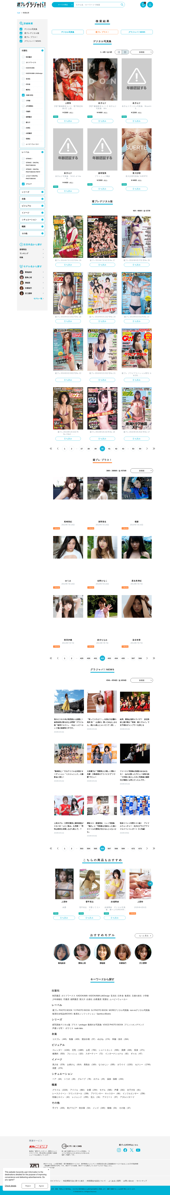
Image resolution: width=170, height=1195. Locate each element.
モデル (106, 1090)
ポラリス (69, 1028)
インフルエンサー (134, 1093)
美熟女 (90, 1064)
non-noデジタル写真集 (140, 1010)
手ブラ (59, 1108)
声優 (120, 1090)
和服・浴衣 (121, 1039)
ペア (57, 1079)
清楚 (58, 1068)
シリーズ (25, 192)
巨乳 (78, 1050)
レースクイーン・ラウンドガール (71, 1093)
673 (140, 848)
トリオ (70, 1079)
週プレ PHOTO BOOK (62, 1010)
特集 (21, 257)
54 (140, 449)
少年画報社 (29, 106)
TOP (18, 13)
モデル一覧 (38, 299)
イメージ (25, 213)
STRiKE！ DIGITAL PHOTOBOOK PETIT (33, 170)
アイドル (78, 1090)
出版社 (24, 50)
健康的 (59, 1053)
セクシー (143, 1064)
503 (81, 848)
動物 (112, 1108)
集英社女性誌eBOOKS (62, 1014)
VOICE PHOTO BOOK (113, 1025)
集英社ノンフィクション (84, 1014)
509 (123, 848)
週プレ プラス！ (31, 37)
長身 (140, 1050)
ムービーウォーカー (32, 144)
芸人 (96, 1097)
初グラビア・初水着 (79, 1108)
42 (116, 449)
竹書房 (28, 111)
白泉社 (28, 128)
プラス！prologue (79, 1025)
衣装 (24, 199)
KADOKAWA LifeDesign (34, 73)
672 (133, 848)
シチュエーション (29, 220)
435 (123, 658)
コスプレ (60, 1039)
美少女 (59, 1064)
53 (133, 449)
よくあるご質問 (115, 1181)
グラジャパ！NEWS (32, 41)
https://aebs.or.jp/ (48, 1167)
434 (116, 658)
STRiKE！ (29, 158)
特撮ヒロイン (61, 1097)
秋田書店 (29, 57)
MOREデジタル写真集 (119, 1010)
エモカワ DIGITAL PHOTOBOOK (32, 177)
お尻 (92, 1050)
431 (95, 658)
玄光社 (28, 79)
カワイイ (125, 1064)
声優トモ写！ (58, 1028)
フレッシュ (75, 1053)
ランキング (24, 253)
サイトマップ (142, 1181)
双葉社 (28, 138)
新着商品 (23, 249)
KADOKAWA (30, 68)
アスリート (110, 1097)
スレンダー (61, 1050)
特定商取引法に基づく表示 (73, 1181)
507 (133, 658)
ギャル (137, 1053)
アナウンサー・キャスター (106, 1093)
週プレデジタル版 (31, 33)
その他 (24, 233)
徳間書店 (29, 117)
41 (109, 449)
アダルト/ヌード (127, 1097)
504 (88, 848)
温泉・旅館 (116, 1079)
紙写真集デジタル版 (61, 1025)
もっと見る (144, 936)
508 (140, 658)
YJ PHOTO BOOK (81, 1010)
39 (95, 449)
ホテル (99, 1079)
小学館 (28, 100)
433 (109, 658)
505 (95, 848)
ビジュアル (26, 206)
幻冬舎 (28, 84)
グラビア (29, 184)
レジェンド (81, 1097)
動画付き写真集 (95, 1025)
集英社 (28, 89)
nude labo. (78, 1028)
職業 (24, 226)
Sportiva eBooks (104, 1014)
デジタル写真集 (30, 29)
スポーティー (95, 1053)
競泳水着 (89, 1039)
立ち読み (68, 121)
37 (82, 449)
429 (81, 658)
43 (123, 449)
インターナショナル (117, 1053)
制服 (75, 1039)
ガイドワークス (31, 62)
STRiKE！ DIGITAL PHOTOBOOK (32, 164)
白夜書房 (29, 133)
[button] (150, 884)
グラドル (60, 1090)
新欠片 (28, 122)
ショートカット (109, 1050)
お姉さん (75, 1064)
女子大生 (134, 1090)
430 (88, 658)
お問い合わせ (128, 1181)
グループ (85, 1079)
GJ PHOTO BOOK (99, 1010)
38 (89, 449)
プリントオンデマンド (134, 1025)
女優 (93, 1090)
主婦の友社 (29, 95)
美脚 (127, 1050)
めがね (104, 1039)
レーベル (25, 152)
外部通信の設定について (96, 1181)
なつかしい (107, 1064)
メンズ (99, 1108)
